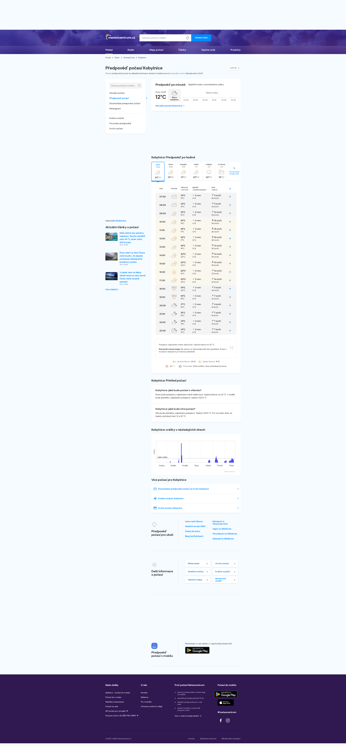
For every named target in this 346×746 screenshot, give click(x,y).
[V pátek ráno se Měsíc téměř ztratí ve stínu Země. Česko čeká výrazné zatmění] (111, 276)
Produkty (235, 49)
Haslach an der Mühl (195, 526)
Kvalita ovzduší (116, 118)
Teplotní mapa (195, 579)
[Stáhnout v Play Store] (226, 694)
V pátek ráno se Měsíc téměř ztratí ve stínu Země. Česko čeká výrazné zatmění (133, 277)
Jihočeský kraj (129, 57)
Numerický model (220, 579)
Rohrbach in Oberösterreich (220, 522)
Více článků (111, 289)
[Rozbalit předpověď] (230, 188)
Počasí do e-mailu (113, 697)
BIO (171, 366)
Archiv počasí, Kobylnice (170, 508)
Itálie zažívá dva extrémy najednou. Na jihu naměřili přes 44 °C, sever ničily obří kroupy (132, 238)
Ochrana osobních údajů (151, 706)
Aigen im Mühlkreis (222, 529)
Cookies (191, 738)
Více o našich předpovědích (187, 716)
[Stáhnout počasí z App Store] (197, 650)
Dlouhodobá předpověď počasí (124, 103)
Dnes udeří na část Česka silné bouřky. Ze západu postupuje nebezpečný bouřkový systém (132, 257)
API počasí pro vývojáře (115, 711)
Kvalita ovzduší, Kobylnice (170, 498)
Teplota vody (208, 49)
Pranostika (187, 366)
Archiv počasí (116, 128)
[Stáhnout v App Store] (226, 702)
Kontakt (144, 692)
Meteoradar (193, 563)
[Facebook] (221, 723)
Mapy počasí (156, 49)
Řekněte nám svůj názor (231, 738)
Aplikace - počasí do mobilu (117, 692)
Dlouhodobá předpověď (234, 173)
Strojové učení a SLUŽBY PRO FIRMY (120, 715)
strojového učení (177, 73)
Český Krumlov (192, 531)
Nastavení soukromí (208, 738)
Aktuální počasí (117, 93)
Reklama (144, 697)
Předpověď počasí (119, 98)
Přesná (108, 73)
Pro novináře (146, 702)
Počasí (109, 49)
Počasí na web (111, 706)
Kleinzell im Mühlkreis (223, 538)
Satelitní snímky (196, 571)
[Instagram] (227, 723)
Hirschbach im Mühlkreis (225, 533)
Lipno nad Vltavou (194, 521)
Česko (117, 57)
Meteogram (115, 108)
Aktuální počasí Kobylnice (168, 105)
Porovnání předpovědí (120, 123)
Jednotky (233, 68)
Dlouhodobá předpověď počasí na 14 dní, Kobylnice (183, 489)
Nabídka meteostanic (114, 702)
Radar (131, 49)
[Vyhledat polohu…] (187, 37)
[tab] (157, 171)
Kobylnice (121, 220)
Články (182, 49)
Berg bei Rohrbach (194, 536)
